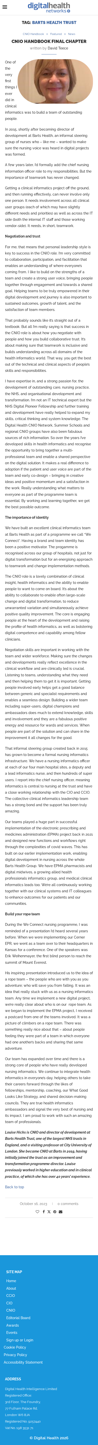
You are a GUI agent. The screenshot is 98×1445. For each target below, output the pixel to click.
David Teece (58, 48)
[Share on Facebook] (44, 1212)
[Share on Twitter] (49, 1211)
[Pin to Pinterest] (54, 1212)
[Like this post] (37, 1212)
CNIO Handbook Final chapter (49, 41)
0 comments (68, 1204)
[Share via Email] (60, 1212)
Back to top (14, 1187)
